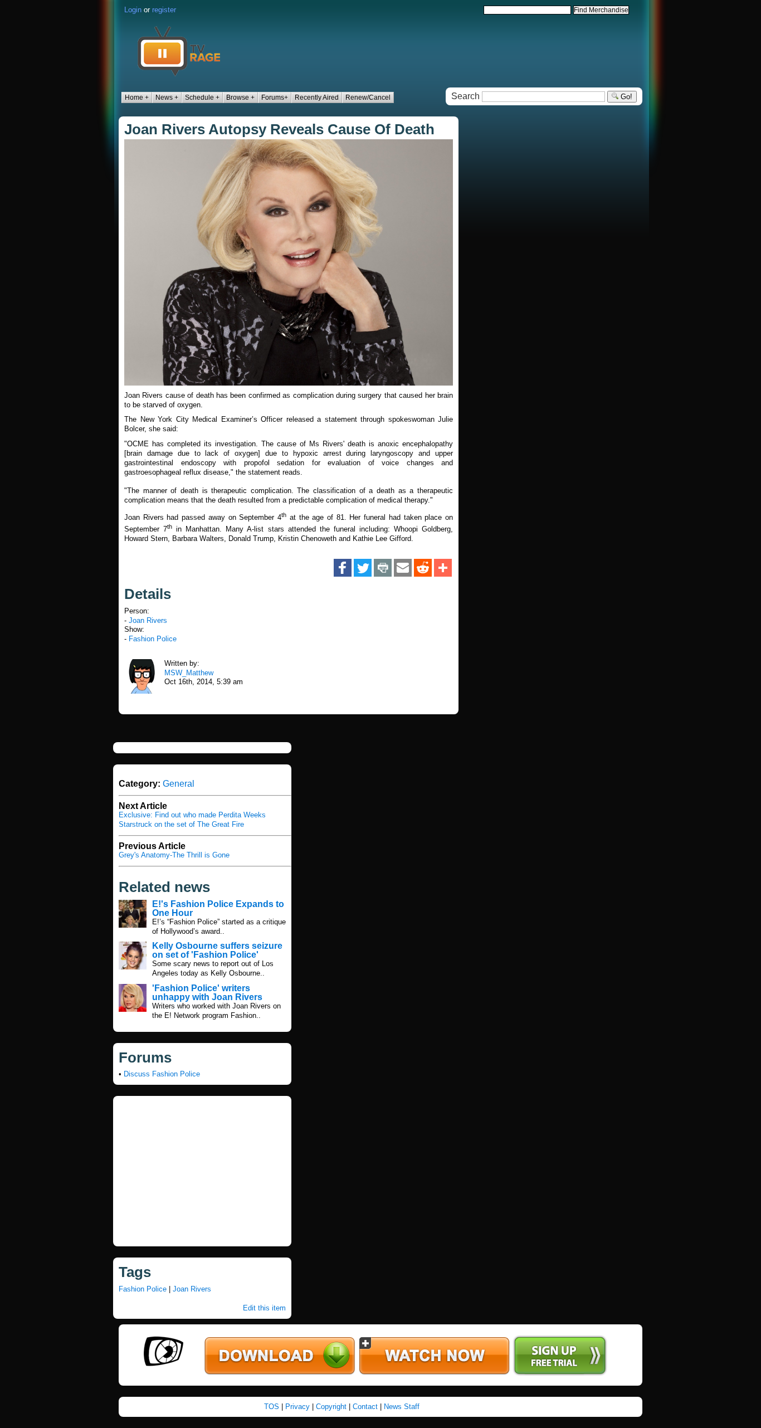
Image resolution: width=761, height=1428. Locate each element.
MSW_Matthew (188, 673)
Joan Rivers (148, 620)
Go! (625, 96)
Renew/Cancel (368, 97)
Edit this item (264, 1308)
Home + (137, 97)
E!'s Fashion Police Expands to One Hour (218, 908)
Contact (365, 1406)
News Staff (401, 1406)
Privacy (297, 1406)
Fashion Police (153, 639)
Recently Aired (317, 97)
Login (133, 10)
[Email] (403, 568)
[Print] (383, 568)
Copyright (331, 1406)
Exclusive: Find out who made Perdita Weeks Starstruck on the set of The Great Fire (192, 819)
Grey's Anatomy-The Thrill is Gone (174, 855)
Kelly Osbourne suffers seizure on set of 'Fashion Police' (217, 950)
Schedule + (202, 97)
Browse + (240, 97)
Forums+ (274, 97)
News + (166, 97)
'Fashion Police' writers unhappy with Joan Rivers (207, 992)
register (164, 10)
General (178, 783)
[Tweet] (363, 568)
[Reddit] (423, 568)
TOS (271, 1406)
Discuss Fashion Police (162, 1074)
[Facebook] (343, 568)
